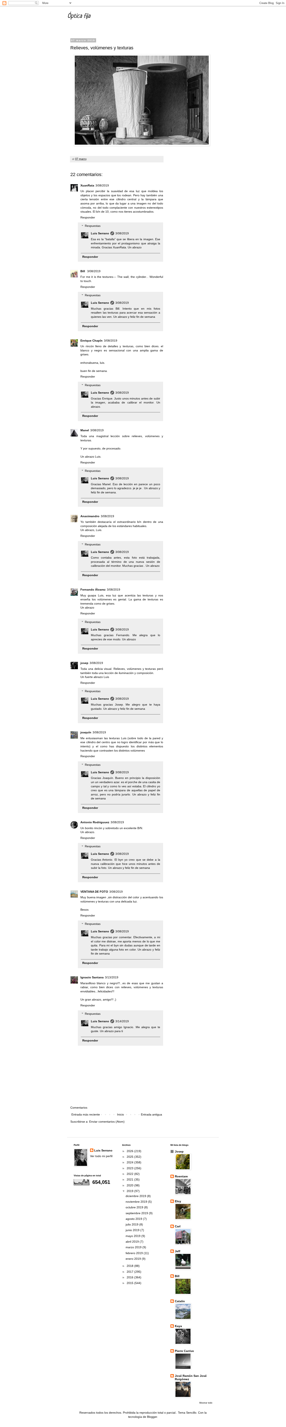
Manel (84, 430)
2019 (130, 1191)
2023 (130, 1168)
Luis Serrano (100, 233)
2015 (130, 1283)
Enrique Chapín (91, 340)
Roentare (181, 1176)
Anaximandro (89, 516)
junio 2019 (133, 1230)
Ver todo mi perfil (101, 1156)
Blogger (152, 1416)
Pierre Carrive (184, 1351)
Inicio (120, 1114)
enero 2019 (134, 1258)
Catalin (180, 1301)
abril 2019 (133, 1241)
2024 (130, 1162)
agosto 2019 (134, 1218)
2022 (130, 1174)
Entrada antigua (151, 1114)
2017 (130, 1271)
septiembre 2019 (137, 1213)
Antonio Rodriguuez (94, 822)
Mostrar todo (205, 1402)
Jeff (177, 1251)
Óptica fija (78, 16)
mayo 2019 (133, 1236)
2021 (130, 1179)
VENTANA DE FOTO (94, 891)
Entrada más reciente (85, 1114)
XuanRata (87, 185)
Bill (83, 271)
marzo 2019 (134, 1247)
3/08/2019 (102, 185)
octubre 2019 (135, 1207)
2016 (130, 1277)
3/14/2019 (122, 1021)
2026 (130, 1151)
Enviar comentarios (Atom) (107, 1121)
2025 (130, 1156)
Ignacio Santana (92, 977)
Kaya (178, 1326)
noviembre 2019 (137, 1201)
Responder (87, 217)
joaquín (85, 732)
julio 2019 (132, 1224)
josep (84, 663)
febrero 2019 (135, 1253)
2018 (130, 1265)
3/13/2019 (111, 977)
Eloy (178, 1201)
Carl (177, 1226)
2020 (130, 1185)
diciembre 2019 (136, 1196)
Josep (179, 1151)
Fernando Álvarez (93, 589)
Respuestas (92, 226)
